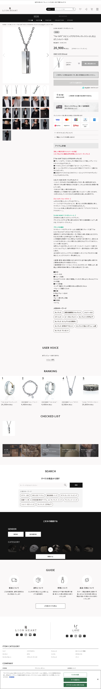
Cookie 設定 (75, 675)
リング (4, 651)
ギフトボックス (79, 654)
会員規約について (71, 668)
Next (47, 55)
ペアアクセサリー (31, 651)
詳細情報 (11, 677)
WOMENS (63, 16)
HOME (4, 24)
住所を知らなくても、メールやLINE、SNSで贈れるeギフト (50, 2)
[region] (50, 679)
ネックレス (5, 654)
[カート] (92, 9)
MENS (36, 16)
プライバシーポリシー (40, 668)
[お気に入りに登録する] (79, 64)
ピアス (28, 654)
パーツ (77, 657)
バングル (53, 654)
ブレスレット (54, 651)
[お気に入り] (80, 9)
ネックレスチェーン (7, 657)
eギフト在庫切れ (76, 82)
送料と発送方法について (71, 108)
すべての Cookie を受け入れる (75, 685)
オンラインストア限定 (81, 651)
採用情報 (5, 668)
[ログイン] (86, 9)
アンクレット (54, 657)
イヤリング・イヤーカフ (32, 657)
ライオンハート (11, 24)
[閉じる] (98, 679)
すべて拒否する (75, 680)
